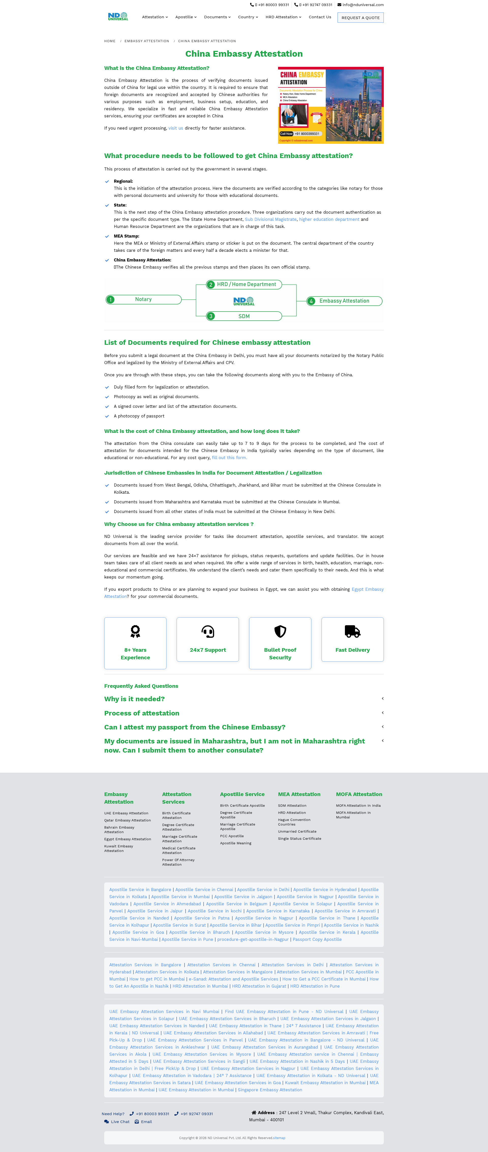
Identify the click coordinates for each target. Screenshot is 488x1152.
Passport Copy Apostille (317, 939)
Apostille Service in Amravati (345, 911)
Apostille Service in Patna (202, 918)
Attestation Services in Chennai (221, 964)
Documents (215, 16)
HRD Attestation (282, 16)
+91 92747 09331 (316, 5)
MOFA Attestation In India (358, 805)
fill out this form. (229, 457)
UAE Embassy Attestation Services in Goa (238, 1082)
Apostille (184, 16)
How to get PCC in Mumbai (157, 979)
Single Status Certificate (299, 838)
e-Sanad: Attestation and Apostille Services (233, 979)
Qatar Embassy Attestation (127, 820)
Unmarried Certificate (297, 831)
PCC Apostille (232, 836)
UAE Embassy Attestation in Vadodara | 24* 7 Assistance (192, 1075)
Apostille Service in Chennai (204, 889)
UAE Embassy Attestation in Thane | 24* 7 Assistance (265, 1025)
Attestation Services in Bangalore (145, 964)
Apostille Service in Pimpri (292, 925)
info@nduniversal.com (363, 5)
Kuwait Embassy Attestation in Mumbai (325, 1082)
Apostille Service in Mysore (264, 932)
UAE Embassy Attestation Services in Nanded (156, 1025)
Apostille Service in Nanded (139, 918)
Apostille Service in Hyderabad (325, 889)
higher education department (329, 219)
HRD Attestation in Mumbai (200, 986)
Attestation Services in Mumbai (309, 972)
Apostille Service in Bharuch (199, 932)
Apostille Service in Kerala (327, 932)
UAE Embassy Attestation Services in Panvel (194, 1040)
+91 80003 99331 (273, 5)
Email (146, 1121)
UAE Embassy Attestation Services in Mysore (201, 1054)
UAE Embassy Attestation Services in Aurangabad (264, 1047)
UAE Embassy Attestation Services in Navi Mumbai (164, 1011)
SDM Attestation (292, 805)
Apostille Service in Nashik (351, 925)
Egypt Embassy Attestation (127, 839)
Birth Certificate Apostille (242, 805)
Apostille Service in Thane (327, 918)
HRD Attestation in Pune (315, 986)
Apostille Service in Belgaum (237, 903)
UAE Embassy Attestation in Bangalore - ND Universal (306, 1040)
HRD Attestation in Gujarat (259, 986)
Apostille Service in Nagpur (305, 896)
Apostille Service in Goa (138, 932)
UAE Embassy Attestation (126, 813)
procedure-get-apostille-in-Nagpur (253, 939)
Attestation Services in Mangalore (238, 972)
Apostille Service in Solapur (302, 903)
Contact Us (320, 16)
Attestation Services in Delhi (293, 964)
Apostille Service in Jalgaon (243, 896)
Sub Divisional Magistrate (271, 219)
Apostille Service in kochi (214, 911)
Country (246, 16)
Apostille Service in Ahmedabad (167, 903)
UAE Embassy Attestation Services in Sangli (199, 1061)
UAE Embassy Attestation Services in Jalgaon (328, 1018)
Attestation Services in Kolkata (167, 972)
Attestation (153, 16)
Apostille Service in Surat (179, 925)
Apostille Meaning (235, 843)
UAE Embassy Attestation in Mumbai (196, 1089)
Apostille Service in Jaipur (155, 911)
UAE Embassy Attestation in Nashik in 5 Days (297, 1061)
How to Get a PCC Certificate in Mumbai (323, 979)
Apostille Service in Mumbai (180, 896)
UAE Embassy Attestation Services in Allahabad (213, 1033)
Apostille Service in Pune (187, 939)
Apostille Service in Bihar (236, 925)
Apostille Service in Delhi (263, 889)
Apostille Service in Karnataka (278, 911)
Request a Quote (361, 17)
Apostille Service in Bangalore (140, 889)
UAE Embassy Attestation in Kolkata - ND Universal (310, 1075)
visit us (176, 128)
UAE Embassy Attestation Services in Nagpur (248, 1068)
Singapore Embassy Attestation (270, 1089)
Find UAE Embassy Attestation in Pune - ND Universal (284, 1011)
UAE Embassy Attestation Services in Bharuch (227, 1018)
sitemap (279, 1138)
